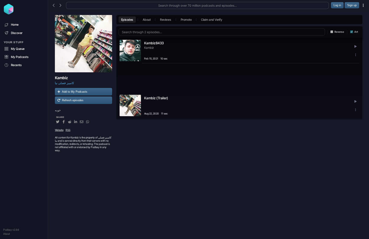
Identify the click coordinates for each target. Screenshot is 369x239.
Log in (337, 5)
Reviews (165, 19)
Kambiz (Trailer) (156, 98)
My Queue (18, 48)
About (6, 233)
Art (356, 31)
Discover (16, 33)
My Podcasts (20, 57)
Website (59, 130)
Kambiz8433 (154, 43)
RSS (68, 130)
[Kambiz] (83, 43)
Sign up (352, 5)
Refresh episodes (72, 100)
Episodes (127, 19)
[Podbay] (8, 13)
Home (15, 24)
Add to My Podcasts (74, 91)
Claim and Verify (211, 19)
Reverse (339, 31)
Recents (16, 65)
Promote (186, 19)
